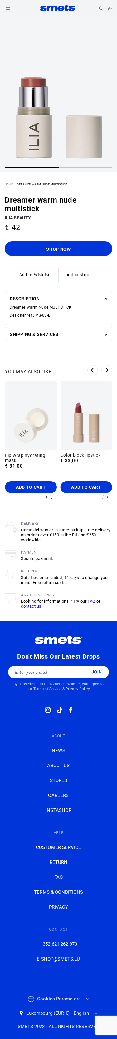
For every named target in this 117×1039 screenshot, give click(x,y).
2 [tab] (86, 168)
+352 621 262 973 (58, 944)
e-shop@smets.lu (58, 959)
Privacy (58, 907)
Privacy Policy (78, 689)
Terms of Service (47, 689)
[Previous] (92, 370)
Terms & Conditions (58, 892)
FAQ (91, 601)
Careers (58, 795)
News (58, 750)
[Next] (106, 370)
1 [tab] (32, 168)
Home (9, 184)
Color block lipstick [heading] (81, 455)
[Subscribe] (96, 672)
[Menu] (8, 8)
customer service (58, 847)
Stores (58, 780)
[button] (101, 8)
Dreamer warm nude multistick (42, 184)
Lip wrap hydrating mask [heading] (25, 458)
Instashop (58, 810)
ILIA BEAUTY (18, 217)
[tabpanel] (58, 94)
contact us (31, 606)
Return (59, 862)
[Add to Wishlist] (49, 498)
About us (58, 765)
